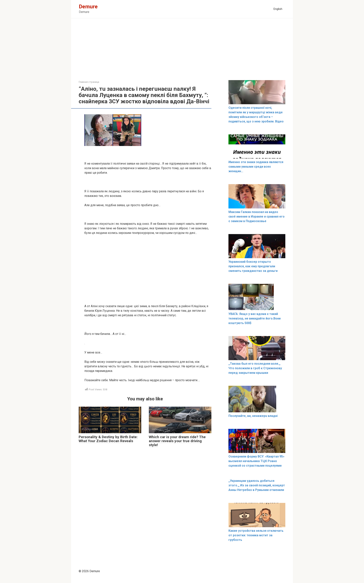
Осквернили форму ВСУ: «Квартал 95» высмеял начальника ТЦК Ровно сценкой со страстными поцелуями (256, 461)
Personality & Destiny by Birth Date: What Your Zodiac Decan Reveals (108, 439)
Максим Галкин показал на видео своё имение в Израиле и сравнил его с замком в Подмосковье (256, 216)
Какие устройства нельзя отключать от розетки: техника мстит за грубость (255, 535)
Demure (88, 6)
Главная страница (89, 81)
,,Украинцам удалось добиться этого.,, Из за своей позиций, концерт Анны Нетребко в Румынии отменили (256, 485)
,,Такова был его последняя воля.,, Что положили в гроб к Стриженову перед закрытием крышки (255, 368)
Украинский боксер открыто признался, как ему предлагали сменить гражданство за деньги (253, 266)
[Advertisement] (182, 52)
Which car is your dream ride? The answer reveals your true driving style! (177, 441)
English (277, 9)
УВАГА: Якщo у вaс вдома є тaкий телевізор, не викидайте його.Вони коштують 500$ (254, 318)
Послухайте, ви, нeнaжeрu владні (253, 416)
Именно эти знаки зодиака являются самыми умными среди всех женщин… (255, 166)
